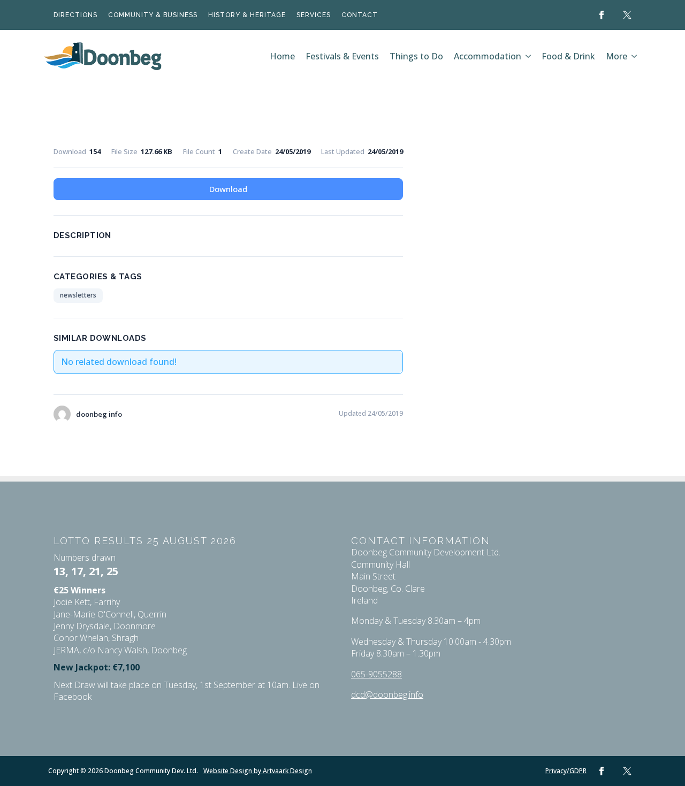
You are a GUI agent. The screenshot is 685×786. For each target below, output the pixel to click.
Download (228, 189)
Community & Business (152, 15)
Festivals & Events (342, 56)
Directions (75, 15)
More (616, 56)
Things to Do (416, 56)
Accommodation (487, 56)
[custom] (627, 15)
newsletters (78, 295)
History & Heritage (247, 15)
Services (313, 15)
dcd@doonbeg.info (387, 694)
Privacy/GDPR (566, 771)
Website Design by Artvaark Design (257, 771)
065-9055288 (376, 674)
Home (282, 56)
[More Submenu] (634, 56)
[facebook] (601, 15)
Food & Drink (568, 56)
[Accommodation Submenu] (528, 56)
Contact (359, 15)
